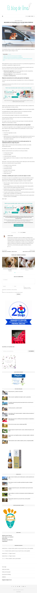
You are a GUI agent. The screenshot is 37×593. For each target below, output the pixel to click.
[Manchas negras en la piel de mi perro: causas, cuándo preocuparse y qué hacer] (5, 431)
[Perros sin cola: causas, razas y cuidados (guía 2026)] (5, 425)
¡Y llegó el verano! (12, 553)
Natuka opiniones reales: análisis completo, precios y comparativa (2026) (20, 440)
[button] (3, 265)
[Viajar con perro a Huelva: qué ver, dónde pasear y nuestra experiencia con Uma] (5, 478)
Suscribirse (31, 351)
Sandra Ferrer (18, 23)
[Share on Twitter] (20, 232)
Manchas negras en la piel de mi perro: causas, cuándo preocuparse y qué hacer (21, 430)
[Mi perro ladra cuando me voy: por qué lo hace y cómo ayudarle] (5, 500)
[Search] (34, 16)
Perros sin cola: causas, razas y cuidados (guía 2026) (17, 424)
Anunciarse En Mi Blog (6, 574)
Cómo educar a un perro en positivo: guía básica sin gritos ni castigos (20, 482)
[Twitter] (26, 16)
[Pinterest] (17, 586)
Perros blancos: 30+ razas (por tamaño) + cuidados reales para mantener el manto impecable (21, 414)
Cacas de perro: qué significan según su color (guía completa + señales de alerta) (21, 436)
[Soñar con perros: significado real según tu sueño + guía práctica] (5, 398)
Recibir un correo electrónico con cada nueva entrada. (12, 292)
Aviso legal (4, 566)
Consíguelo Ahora (18, 225)
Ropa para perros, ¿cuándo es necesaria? (15, 391)
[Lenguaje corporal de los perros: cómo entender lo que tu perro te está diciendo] (5, 489)
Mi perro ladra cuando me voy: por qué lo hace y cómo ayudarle (19, 498)
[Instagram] (15, 586)
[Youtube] (19, 586)
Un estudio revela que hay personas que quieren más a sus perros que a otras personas (20, 403)
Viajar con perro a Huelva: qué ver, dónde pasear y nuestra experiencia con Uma (21, 477)
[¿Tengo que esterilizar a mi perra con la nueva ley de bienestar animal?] (27, 262)
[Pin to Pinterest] (21, 232)
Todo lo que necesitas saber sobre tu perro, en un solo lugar (19, 87)
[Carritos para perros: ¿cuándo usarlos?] (5, 409)
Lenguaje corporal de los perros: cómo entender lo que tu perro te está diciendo (20, 488)
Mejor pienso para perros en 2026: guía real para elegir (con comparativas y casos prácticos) (21, 419)
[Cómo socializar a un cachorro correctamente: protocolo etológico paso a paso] (5, 494)
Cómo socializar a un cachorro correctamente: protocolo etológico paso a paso (21, 494)
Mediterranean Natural (7, 535)
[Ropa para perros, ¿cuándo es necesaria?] (5, 393)
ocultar (9, 54)
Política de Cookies (5, 569)
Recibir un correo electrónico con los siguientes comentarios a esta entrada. (16, 288)
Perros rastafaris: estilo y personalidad (13, 558)
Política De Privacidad (6, 571)
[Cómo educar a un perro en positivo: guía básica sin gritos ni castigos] (5, 484)
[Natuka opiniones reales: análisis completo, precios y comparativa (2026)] (5, 442)
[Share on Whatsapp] (22, 232)
